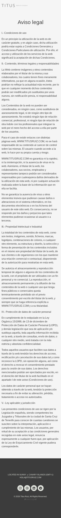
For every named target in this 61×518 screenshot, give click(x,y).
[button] (56, 5)
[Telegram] (41, 488)
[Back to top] (55, 512)
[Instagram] (20, 488)
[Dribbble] (27, 488)
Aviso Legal (30, 499)
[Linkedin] (34, 488)
